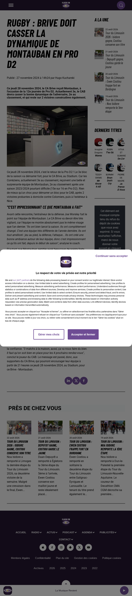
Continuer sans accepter (112, 256)
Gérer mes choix (48, 334)
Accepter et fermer (83, 334)
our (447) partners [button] (21, 280)
